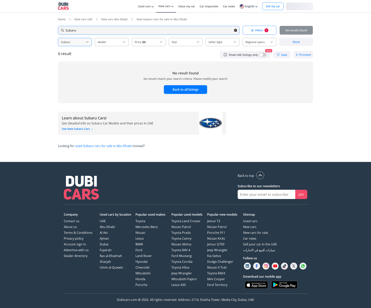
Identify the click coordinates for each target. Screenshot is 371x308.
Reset (296, 42)
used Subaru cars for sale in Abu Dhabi (103, 146)
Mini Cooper (216, 279)
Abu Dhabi (107, 227)
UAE (103, 221)
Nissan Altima (181, 244)
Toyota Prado (181, 233)
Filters (261, 30)
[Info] (225, 55)
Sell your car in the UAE (260, 244)
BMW (139, 244)
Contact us (71, 221)
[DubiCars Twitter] (293, 266)
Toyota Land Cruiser (186, 221)
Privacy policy (73, 238)
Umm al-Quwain (111, 267)
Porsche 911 (216, 233)
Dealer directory (76, 256)
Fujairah (105, 250)
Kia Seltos (214, 256)
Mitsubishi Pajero (184, 279)
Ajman (104, 238)
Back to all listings (186, 89)
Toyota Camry (181, 238)
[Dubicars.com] (81, 188)
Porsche (141, 285)
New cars (249, 227)
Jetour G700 (215, 244)
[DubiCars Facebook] (256, 266)
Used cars (250, 221)
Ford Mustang (181, 256)
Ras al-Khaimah (111, 256)
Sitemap (249, 214)
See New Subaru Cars (76, 129)
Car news (249, 238)
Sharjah (105, 262)
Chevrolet (142, 267)
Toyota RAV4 (216, 273)
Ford (138, 250)
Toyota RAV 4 (180, 250)
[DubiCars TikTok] (284, 266)
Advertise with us (76, 250)
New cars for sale (255, 233)
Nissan (140, 233)
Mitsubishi (143, 273)
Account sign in (75, 244)
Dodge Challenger (220, 262)
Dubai (104, 244)
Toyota (140, 221)
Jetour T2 (213, 221)
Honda (140, 279)
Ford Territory (217, 285)
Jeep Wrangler (181, 273)
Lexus (139, 238)
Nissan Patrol (181, 227)
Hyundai (141, 262)
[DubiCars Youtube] (275, 266)
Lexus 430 (178, 285)
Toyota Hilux (180, 267)
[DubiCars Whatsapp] (303, 266)
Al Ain (104, 233)
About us (70, 227)
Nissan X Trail (216, 267)
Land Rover (143, 256)
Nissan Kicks (216, 238)
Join (301, 194)
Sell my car (273, 6)
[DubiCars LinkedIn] (247, 266)
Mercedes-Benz (146, 227)
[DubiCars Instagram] (266, 266)
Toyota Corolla (181, 262)
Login (299, 6)
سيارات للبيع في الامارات (259, 250)
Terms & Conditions (78, 233)
